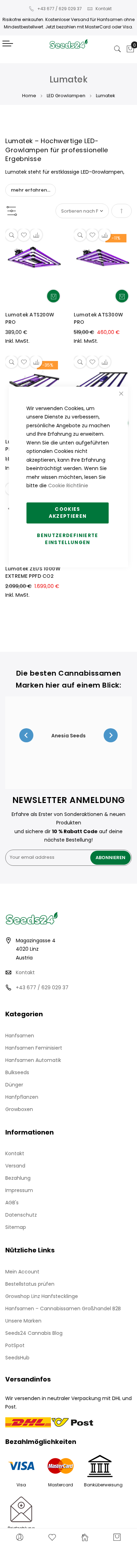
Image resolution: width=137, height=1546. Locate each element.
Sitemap (15, 1227)
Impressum (19, 1190)
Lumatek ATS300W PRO (98, 318)
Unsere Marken (23, 1320)
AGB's (12, 1202)
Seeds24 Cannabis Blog (34, 1333)
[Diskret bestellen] (53, 296)
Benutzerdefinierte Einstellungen (67, 539)
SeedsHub (17, 1357)
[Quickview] (11, 235)
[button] (24, 235)
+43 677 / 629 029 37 (59, 9)
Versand (15, 1165)
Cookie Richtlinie (68, 485)
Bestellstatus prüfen (29, 1283)
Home (29, 95)
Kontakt (104, 9)
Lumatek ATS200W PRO (29, 318)
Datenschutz (21, 1214)
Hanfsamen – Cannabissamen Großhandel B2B (63, 1308)
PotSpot (15, 1345)
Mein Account (22, 1271)
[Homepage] (84, 1537)
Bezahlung (18, 1178)
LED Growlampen (66, 95)
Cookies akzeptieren (68, 513)
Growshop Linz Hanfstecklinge (41, 1296)
